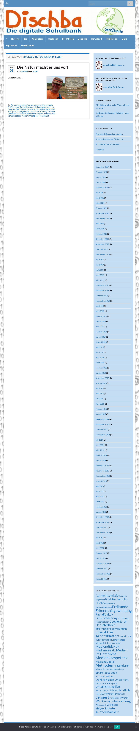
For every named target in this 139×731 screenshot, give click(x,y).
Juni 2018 (100, 306)
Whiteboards (101, 705)
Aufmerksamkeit (18, 105)
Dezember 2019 (102, 239)
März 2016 (100, 362)
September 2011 (103, 574)
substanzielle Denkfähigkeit (31, 113)
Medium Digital (105, 661)
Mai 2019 (99, 270)
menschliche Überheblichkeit (42, 109)
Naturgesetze (23, 111)
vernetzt (108, 693)
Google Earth (118, 621)
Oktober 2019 (102, 249)
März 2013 (100, 501)
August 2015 (101, 383)
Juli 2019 (99, 259)
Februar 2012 (101, 553)
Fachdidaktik (104, 614)
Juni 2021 (100, 198)
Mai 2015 (99, 398)
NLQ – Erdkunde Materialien (107, 144)
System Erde (49, 113)
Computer (122, 596)
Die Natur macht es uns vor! (42, 67)
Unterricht (122, 679)
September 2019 (103, 254)
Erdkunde (120, 606)
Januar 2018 (101, 321)
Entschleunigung (27, 107)
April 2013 (100, 496)
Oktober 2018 (102, 295)
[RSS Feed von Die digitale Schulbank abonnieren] (7, 3)
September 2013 (103, 476)
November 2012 (102, 522)
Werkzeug (53, 38)
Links (124, 38)
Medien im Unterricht (111, 652)
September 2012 (103, 532)
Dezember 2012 (102, 517)
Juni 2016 (100, 347)
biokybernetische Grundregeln (39, 105)
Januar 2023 (101, 177)
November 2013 (102, 471)
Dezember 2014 (102, 419)
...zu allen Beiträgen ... (113, 65)
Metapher (12, 111)
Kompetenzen (118, 639)
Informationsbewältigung (111, 628)
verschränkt (119, 694)
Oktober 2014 (102, 429)
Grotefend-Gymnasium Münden (109, 134)
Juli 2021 (99, 192)
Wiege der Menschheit (39, 116)
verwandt (123, 697)
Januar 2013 (101, 512)
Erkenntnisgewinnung (44, 107)
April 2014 (100, 445)
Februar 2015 (101, 409)
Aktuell (35, 71)
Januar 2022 (101, 182)
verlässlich (100, 694)
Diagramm (100, 600)
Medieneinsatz (106, 650)
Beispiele (82, 38)
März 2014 (100, 450)
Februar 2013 (101, 507)
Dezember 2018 (102, 285)
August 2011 (101, 579)
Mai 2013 (99, 491)
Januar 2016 (101, 373)
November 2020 (102, 213)
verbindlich (122, 690)
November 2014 (102, 424)
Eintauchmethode (104, 607)
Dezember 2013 (102, 465)
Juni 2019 (100, 265)
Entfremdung (13, 107)
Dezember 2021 (102, 187)
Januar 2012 (101, 558)
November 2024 (102, 167)
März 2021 (100, 203)
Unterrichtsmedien (108, 686)
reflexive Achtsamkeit (104, 669)
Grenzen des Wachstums (19, 109)
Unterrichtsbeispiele (106, 683)
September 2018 (103, 301)
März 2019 (100, 280)
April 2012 (100, 548)
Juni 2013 (100, 486)
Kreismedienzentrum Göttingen (109, 139)
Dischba (101, 603)
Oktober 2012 (102, 527)
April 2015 (100, 404)
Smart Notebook (106, 672)
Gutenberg (24, 71)
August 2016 (101, 342)
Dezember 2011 (102, 563)
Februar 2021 (101, 208)
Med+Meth (68, 38)
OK (117, 727)
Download (96, 38)
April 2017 (100, 326)
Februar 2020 (101, 234)
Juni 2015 (100, 393)
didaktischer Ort (115, 599)
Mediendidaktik (107, 646)
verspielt (114, 697)
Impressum (11, 45)
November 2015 (102, 378)
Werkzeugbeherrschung (113, 701)
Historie (15, 38)
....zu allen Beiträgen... (113, 87)
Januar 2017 (101, 337)
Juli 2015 (99, 388)
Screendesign (119, 669)
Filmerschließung (106, 618)
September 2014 (103, 435)
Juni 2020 (100, 223)
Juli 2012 (99, 538)
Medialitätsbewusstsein (108, 643)
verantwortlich (14, 116)
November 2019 (102, 244)
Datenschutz (27, 45)
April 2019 (100, 275)
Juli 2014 (99, 440)
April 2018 (100, 311)
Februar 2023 (101, 172)
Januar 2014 (101, 460)
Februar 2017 (101, 332)
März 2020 (100, 229)
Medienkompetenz (111, 657)
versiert (25, 116)
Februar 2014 (101, 455)
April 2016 (100, 357)
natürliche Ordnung (38, 111)
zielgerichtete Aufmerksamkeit (107, 710)
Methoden (104, 665)
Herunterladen (105, 625)
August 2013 (101, 481)
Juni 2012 (100, 543)
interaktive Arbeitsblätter (107, 634)
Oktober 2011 (102, 568)
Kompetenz (37, 38)
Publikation (112, 38)
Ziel (25, 38)
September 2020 (103, 218)
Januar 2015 (101, 414)
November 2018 (102, 290)
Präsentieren (121, 665)
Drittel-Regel (110, 603)
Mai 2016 (99, 352)
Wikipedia (100, 149)
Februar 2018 (101, 316)
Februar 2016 (101, 368)
